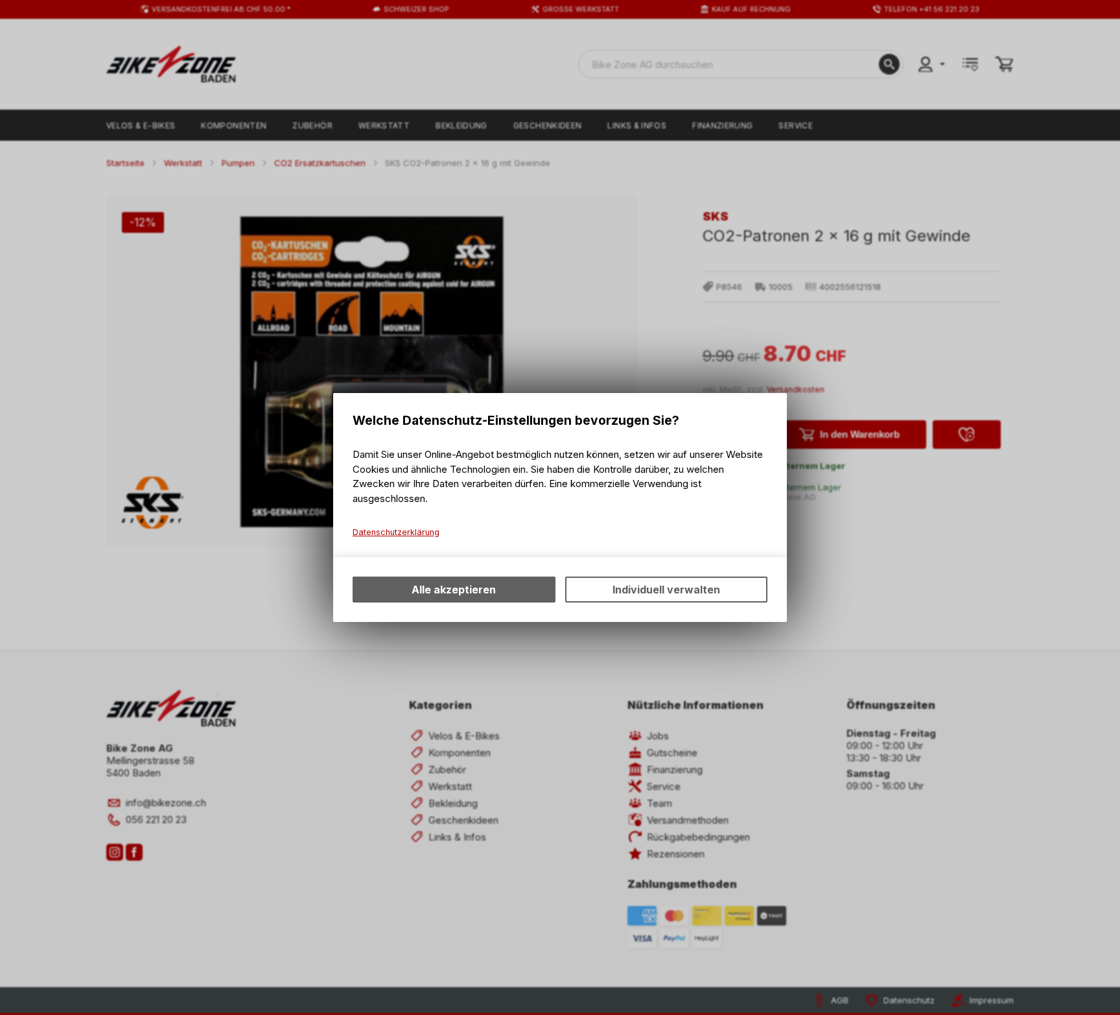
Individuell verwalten (666, 589)
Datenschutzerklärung (396, 532)
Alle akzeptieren (454, 589)
